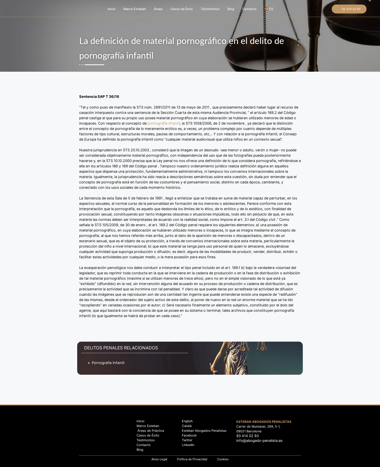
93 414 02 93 (351, 9)
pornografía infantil (164, 123)
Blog (231, 9)
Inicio (111, 9)
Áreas (158, 9)
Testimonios (210, 9)
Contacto (249, 9)
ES (271, 9)
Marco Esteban (135, 9)
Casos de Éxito (181, 9)
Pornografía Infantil (108, 363)
